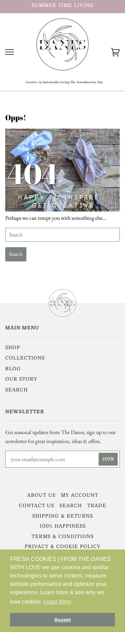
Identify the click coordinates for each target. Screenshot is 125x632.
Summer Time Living (63, 5)
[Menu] (9, 52)
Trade (96, 505)
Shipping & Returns (62, 516)
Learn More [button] (57, 602)
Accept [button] (62, 619)
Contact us (36, 505)
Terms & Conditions (63, 536)
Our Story (21, 379)
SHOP (12, 347)
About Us (41, 495)
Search (16, 389)
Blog (13, 368)
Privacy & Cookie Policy (62, 546)
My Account (79, 495)
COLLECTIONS (25, 358)
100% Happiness (63, 526)
